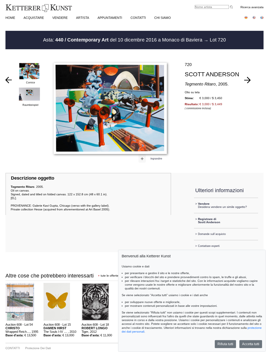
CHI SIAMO (162, 17)
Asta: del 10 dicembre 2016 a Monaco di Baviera (123, 40)
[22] (247, 80)
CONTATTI (138, 17)
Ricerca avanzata (252, 7)
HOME (10, 17)
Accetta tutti (250, 344)
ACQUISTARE (34, 17)
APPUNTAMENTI (110, 17)
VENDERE (60, 17)
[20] (8, 80)
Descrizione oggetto (32, 178)
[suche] (232, 7)
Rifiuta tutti (225, 344)
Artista (82, 17)
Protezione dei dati (38, 348)
